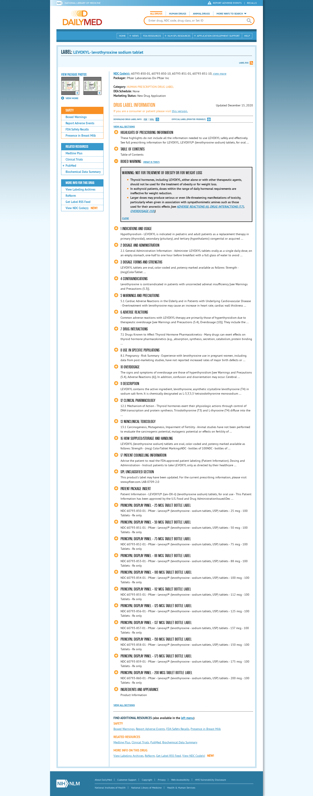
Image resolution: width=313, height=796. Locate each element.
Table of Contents (133, 149)
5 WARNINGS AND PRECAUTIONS (140, 295)
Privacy (162, 779)
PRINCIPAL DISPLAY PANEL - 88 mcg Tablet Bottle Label (156, 555)
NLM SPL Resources (179, 35)
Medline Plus (74, 153)
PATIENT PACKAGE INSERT (136, 488)
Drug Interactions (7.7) (227, 206)
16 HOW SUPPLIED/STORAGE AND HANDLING (147, 438)
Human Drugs (177, 13)
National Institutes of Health (110, 787)
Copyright (147, 779)
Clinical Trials (74, 159)
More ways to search (230, 13)
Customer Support (126, 779)
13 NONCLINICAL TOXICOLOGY (138, 421)
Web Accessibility (180, 779)
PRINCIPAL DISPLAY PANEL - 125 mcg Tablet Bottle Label (156, 605)
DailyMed (82, 17)
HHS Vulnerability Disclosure (210, 779)
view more (219, 73)
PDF (145, 119)
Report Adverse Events (80, 123)
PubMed (71, 166)
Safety (70, 110)
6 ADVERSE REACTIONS (134, 312)
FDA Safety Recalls (77, 129)
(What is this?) (151, 162)
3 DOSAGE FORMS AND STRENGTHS (141, 262)
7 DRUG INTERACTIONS (134, 329)
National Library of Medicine (83, 2)
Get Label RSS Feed (78, 202)
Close (125, 218)
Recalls (252, 2)
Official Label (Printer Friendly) (189, 119)
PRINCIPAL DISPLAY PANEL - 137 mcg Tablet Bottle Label (156, 622)
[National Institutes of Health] (60, 3)
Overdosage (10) (142, 211)
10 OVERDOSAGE (130, 367)
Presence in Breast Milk (81, 135)
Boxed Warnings (76, 117)
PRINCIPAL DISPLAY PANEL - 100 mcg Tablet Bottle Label (156, 572)
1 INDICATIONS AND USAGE (136, 228)
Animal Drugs (201, 13)
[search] (249, 20)
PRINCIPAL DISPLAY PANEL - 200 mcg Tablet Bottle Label (156, 672)
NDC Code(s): (121, 73)
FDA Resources (152, 35)
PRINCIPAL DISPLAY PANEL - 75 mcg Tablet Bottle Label (156, 538)
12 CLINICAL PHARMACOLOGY (138, 400)
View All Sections (124, 126)
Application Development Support (218, 35)
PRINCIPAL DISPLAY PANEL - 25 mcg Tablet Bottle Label (156, 505)
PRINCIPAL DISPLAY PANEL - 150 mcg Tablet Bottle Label (156, 639)
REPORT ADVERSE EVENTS (227, 2)
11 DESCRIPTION (130, 383)
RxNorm (71, 196)
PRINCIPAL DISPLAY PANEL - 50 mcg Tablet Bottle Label (156, 522)
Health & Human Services (181, 787)
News (135, 35)
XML (152, 119)
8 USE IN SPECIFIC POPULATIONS (140, 350)
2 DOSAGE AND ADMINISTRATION (140, 245)
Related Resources (77, 147)
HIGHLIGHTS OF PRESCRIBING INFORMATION (147, 132)
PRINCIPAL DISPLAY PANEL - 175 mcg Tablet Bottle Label (156, 656)
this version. (180, 111)
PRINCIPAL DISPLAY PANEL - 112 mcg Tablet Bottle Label (156, 589)
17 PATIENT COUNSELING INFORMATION (143, 455)
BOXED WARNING (131, 161)
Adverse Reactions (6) (193, 206)
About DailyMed (103, 779)
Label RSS (243, 62)
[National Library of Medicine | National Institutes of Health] (68, 783)
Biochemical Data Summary (83, 172)
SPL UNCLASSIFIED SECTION (137, 471)
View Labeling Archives (80, 189)
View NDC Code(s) (82, 208)
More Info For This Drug (80, 183)
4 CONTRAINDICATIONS (134, 278)
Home (122, 35)
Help (247, 35)
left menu (187, 718)
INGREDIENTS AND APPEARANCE (140, 689)
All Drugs (156, 13)
